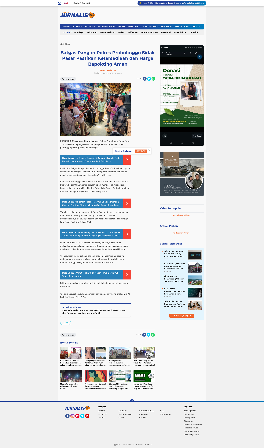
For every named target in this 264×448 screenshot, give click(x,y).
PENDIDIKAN (182, 26)
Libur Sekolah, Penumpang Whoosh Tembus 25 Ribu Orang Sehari (175, 279)
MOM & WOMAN (150, 26)
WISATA (142, 418)
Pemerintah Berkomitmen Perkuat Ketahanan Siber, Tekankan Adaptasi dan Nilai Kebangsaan (174, 291)
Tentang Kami (190, 411)
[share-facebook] (145, 79)
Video (68, 32)
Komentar (69, 79)
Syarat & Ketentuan (192, 431)
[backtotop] (132, 401)
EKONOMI (90, 26)
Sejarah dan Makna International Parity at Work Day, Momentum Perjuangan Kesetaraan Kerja (174, 304)
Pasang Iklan (189, 418)
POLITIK (196, 26)
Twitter (83, 419)
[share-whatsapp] (153, 79)
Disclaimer (188, 421)
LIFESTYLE (133, 26)
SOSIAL (66, 323)
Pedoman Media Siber (193, 424)
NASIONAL (166, 26)
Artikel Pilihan (169, 226)
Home (65, 3)
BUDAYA (77, 26)
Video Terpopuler (171, 208)
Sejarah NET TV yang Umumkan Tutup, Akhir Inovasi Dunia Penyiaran (174, 253)
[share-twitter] (149, 79)
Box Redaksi (189, 414)
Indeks (66, 26)
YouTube (89, 419)
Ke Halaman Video (181, 215)
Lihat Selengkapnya (181, 315)
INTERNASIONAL (106, 26)
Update (141, 151)
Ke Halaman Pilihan (181, 233)
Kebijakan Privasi (191, 428)
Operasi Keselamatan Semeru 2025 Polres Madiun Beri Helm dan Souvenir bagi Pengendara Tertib (94, 311)
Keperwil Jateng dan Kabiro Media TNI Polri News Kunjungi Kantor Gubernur (173, 3)
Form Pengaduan (191, 435)
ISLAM (121, 26)
